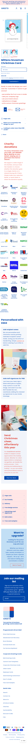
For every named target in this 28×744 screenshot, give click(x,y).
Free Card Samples (9, 682)
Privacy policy (21, 734)
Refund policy (12, 734)
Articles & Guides (8, 703)
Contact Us (6, 696)
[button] (14, 119)
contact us (20, 341)
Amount (3, 66)
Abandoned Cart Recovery (11, 637)
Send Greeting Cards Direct (11, 675)
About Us (6, 699)
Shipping (11, 78)
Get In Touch (17, 565)
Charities (6, 706)
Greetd (13, 732)
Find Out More (11, 478)
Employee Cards (8, 672)
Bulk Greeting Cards (9, 658)
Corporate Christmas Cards (11, 665)
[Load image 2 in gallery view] (14, 53)
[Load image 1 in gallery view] (5, 53)
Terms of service (10, 737)
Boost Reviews (7, 641)
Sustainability (7, 710)
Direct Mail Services (9, 634)
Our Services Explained (10, 648)
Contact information (14, 739)
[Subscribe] (23, 598)
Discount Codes (8, 713)
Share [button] (4, 134)
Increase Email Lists (9, 644)
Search (5, 692)
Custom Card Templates (10, 661)
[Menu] (25, 8)
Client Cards (7, 668)
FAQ (4, 717)
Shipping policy (20, 737)
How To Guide (7, 679)
